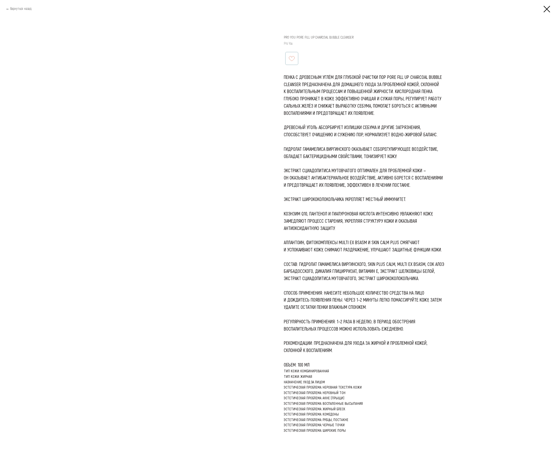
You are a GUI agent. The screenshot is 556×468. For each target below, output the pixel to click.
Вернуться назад (21, 8)
